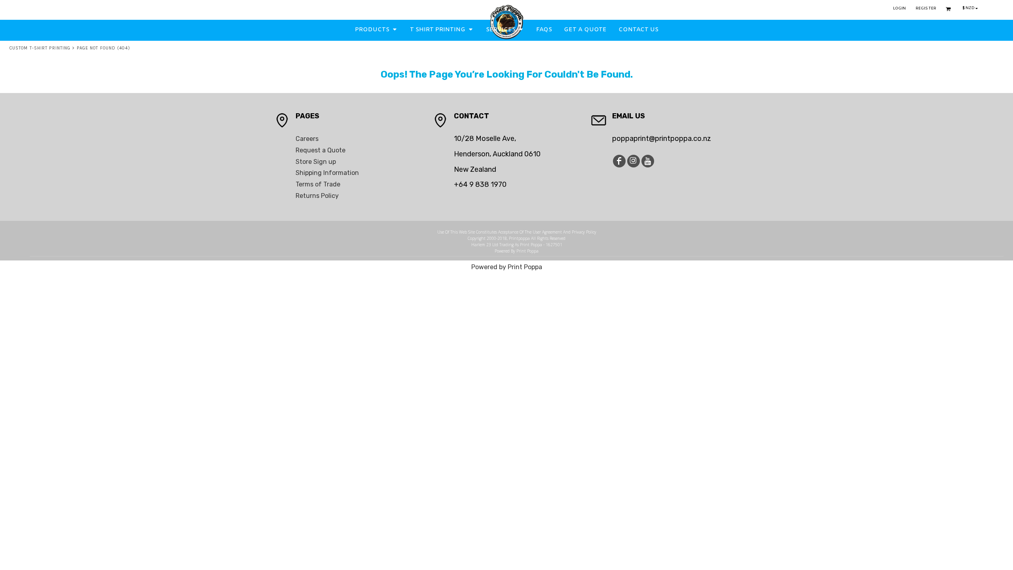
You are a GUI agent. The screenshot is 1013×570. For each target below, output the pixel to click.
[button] (376, 30)
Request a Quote (320, 150)
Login (899, 8)
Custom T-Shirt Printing (39, 48)
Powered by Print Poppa (506, 267)
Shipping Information (327, 173)
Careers (307, 138)
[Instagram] (633, 161)
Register (926, 8)
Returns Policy (317, 196)
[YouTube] (647, 161)
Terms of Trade (318, 184)
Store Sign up (316, 161)
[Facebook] (619, 161)
